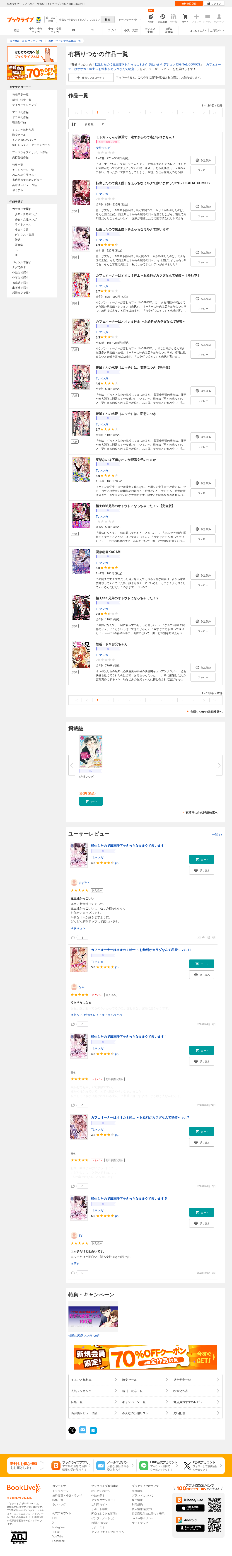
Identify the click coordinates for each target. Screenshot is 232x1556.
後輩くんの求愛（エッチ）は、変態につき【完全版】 (134, 367)
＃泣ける (89, 1014)
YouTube (57, 1536)
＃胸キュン (78, 928)
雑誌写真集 (169, 30)
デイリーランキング (24, 104)
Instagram (58, 1527)
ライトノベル (23, 224)
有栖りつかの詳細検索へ (206, 711)
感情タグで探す (21, 292)
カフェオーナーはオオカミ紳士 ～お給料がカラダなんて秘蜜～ (141, 321)
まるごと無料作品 (23, 129)
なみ (82, 987)
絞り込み (50, 19)
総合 (16, 30)
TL (92, 30)
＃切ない (76, 1014)
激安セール (19, 134)
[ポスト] (72, 1430)
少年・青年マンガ (36, 30)
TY (80, 1235)
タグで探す (19, 267)
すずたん (84, 882)
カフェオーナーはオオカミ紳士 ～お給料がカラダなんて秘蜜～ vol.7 (140, 1117)
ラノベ (112, 30)
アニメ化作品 (20, 112)
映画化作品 (19, 122)
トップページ (60, 1491)
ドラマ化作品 (20, 117)
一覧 (217, 834)
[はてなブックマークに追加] (93, 1433)
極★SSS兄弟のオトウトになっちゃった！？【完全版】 (135, 505)
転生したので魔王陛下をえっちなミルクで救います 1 (129, 845)
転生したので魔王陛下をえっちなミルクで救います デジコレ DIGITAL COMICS (147, 64)
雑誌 (17, 239)
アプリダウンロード (103, 1500)
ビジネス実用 (150, 30)
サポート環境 (99, 1509)
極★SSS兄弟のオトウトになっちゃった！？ (127, 598)
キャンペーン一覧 (23, 170)
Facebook (58, 1541)
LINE (55, 1518)
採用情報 (137, 1500)
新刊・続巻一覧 (21, 99)
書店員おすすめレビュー (27, 179)
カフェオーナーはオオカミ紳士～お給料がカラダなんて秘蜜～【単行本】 (148, 275)
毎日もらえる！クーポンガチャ (31, 145)
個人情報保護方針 (143, 1509)
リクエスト (98, 1527)
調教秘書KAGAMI (108, 551)
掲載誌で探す (20, 282)
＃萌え (75, 1263)
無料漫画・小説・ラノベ (67, 1495)
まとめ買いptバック (24, 140)
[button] (91, 801)
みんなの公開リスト (24, 174)
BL (74, 30)
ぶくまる (17, 190)
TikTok (56, 1532)
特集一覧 (17, 164)
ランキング (59, 1504)
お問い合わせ (99, 1523)
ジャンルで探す (21, 262)
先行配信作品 (20, 157)
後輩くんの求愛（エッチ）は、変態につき (126, 413)
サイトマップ (140, 1523)
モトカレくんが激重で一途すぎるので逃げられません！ (135, 137)
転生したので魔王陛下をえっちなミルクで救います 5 (129, 1198)
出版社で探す (20, 287)
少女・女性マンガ (55, 30)
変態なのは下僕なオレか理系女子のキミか (126, 459)
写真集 (19, 244)
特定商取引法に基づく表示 (148, 1513)
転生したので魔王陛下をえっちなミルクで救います (132, 229)
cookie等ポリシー (143, 1518)
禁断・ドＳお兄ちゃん (112, 644)
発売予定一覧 (20, 94)
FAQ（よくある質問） (104, 1513)
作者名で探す (20, 277)
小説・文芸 (131, 30)
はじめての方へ (198, 30)
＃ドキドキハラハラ (109, 1014)
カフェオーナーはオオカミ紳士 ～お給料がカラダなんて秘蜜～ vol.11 (141, 949)
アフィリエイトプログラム (107, 1532)
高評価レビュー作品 (24, 185)
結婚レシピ (86, 776)
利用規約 (137, 1504)
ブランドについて (143, 1495)
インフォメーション (103, 1518)
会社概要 (137, 1491)
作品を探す (98, 1495)
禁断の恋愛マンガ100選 (84, 1335)
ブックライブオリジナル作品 (30, 152)
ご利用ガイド (217, 30)
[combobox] (79, 19)
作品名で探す (20, 272)
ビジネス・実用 (24, 234)
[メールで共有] (82, 1432)
